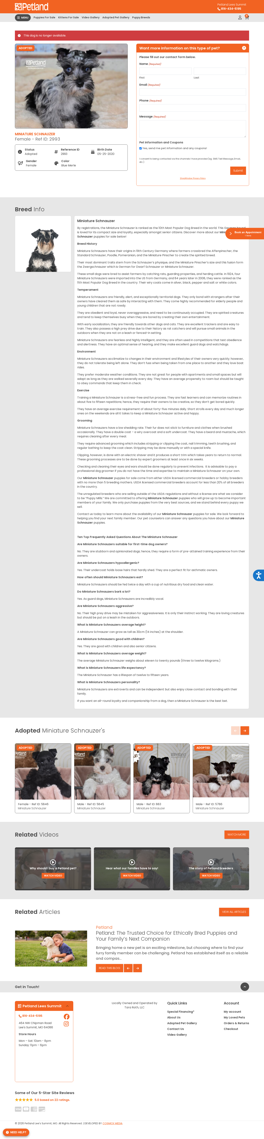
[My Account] (240, 17)
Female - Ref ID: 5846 (33, 804)
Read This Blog (109, 968)
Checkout (231, 1029)
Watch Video (53, 875)
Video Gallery (90, 17)
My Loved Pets (234, 1017)
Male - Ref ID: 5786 (209, 804)
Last (196, 77)
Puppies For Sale (44, 17)
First (142, 77)
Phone (150, 100)
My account (232, 1012)
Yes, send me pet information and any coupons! (174, 148)
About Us (173, 1017)
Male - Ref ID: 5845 (90, 804)
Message (152, 116)
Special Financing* (180, 1012)
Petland (104, 927)
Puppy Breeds (141, 17)
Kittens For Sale (68, 17)
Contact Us (175, 1029)
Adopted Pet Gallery (115, 17)
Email (149, 85)
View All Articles (234, 912)
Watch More (237, 834)
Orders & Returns (236, 1023)
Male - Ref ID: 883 (148, 804)
